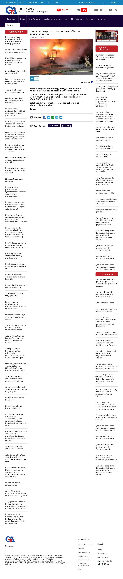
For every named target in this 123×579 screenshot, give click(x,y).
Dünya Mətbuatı (84, 552)
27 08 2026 (32, 2)
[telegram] (116, 10)
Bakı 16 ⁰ (45, 3)
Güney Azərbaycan (34, 19)
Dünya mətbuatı (76, 19)
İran (66, 19)
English (114, 2)
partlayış (66, 126)
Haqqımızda (11, 2)
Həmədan (54, 126)
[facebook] (106, 10)
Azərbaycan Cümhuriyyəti (53, 19)
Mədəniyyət (89, 19)
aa (36, 78)
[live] (62, 10)
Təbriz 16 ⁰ (59, 3)
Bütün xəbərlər (12, 19)
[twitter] (110, 10)
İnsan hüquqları (102, 19)
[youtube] (81, 10)
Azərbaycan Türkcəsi (87, 2)
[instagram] (101, 10)
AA (32, 78)
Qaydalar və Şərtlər (104, 561)
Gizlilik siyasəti (103, 557)
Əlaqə (22, 2)
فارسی (103, 2)
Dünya (22, 19)
